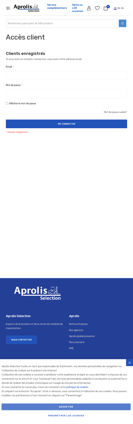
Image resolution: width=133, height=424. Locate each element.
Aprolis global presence (82, 336)
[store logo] (26, 8)
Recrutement (77, 342)
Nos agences (76, 330)
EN (119, 8)
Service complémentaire (57, 6)
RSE (71, 348)
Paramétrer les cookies (66, 415)
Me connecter (89, 9)
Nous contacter (21, 339)
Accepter (66, 406)
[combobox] (66, 23)
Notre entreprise (78, 324)
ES (122, 8)
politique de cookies (77, 387)
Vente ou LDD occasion (77, 8)
